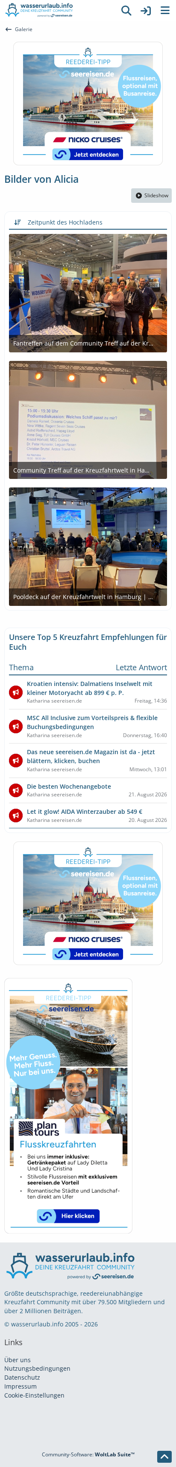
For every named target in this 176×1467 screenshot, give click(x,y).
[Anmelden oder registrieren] (145, 10)
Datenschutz (22, 1377)
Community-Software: (88, 1454)
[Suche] (126, 10)
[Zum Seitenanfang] (164, 1457)
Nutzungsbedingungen (37, 1368)
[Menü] (164, 10)
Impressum (20, 1386)
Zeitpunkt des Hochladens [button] (65, 222)
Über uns (17, 1360)
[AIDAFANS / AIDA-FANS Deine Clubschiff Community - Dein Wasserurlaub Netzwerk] (58, 10)
